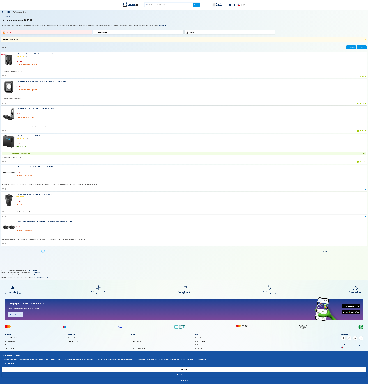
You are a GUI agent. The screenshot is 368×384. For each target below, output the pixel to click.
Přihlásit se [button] (219, 5)
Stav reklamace (73, 341)
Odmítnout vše (184, 380)
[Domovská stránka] (2, 12)
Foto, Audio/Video (35, 272)
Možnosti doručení (11, 338)
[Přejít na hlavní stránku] (131, 4)
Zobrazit (363, 189)
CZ (345, 347)
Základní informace (137, 345)
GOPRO (8, 12)
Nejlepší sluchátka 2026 (11, 39)
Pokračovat (162, 25)
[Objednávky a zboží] (230, 5)
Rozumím (184, 369)
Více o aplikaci (14, 314)
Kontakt (133, 338)
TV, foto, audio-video (19, 12)
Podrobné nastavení (184, 375)
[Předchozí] (43, 251)
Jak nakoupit (72, 345)
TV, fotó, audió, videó (42, 277)
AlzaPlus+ (197, 345)
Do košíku (363, 76)
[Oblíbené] (234, 5)
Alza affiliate (198, 348)
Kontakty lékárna (136, 341)
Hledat (196, 5)
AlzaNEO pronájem (200, 341)
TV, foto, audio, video (31, 270)
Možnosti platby (10, 341)
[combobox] (169, 5)
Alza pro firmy (198, 338)
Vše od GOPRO (5, 16)
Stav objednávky (73, 338)
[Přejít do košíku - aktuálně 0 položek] (244, 5)
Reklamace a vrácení (11, 345)
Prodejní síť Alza (10, 348)
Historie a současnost (138, 348)
